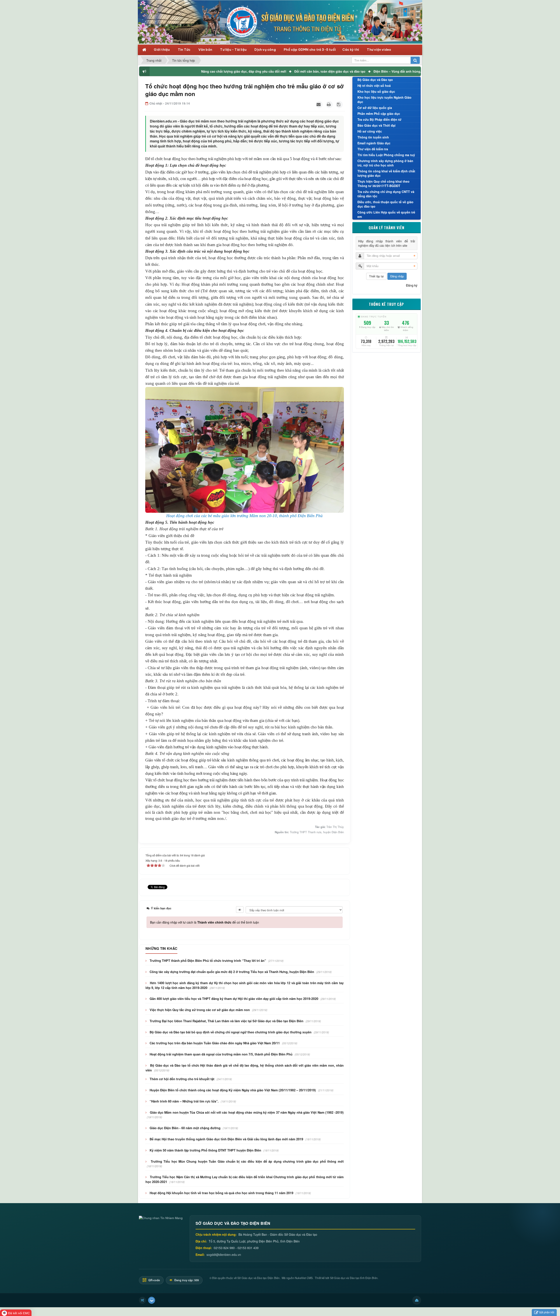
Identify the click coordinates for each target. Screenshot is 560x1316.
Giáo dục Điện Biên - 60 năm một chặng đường (185, 1128)
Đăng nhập (397, 276)
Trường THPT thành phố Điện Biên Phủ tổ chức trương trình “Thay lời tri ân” (208, 960)
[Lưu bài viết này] (339, 104)
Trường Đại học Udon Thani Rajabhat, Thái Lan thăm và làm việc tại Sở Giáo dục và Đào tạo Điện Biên (226, 1021)
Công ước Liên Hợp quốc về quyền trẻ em (386, 214)
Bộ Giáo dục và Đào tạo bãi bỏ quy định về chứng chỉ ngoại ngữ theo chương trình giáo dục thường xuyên (231, 1032)
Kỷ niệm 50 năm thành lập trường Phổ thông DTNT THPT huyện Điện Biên (205, 1150)
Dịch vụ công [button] (265, 49)
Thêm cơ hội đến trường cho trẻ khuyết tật (182, 1079)
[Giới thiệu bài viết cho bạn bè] (319, 104)
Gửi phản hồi (546, 1312)
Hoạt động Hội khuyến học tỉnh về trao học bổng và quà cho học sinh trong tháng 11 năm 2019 (221, 1193)
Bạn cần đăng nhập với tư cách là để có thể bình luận (204, 922)
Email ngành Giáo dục (373, 143)
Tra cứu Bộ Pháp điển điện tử (379, 119)
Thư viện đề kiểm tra (372, 149)
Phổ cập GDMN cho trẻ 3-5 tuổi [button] (310, 49)
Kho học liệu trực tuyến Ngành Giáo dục (384, 99)
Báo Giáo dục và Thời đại (376, 125)
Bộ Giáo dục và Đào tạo (375, 79)
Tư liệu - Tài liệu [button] (233, 49)
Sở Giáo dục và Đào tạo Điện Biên (258, 1278)
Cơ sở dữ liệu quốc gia (374, 107)
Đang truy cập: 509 (186, 1280)
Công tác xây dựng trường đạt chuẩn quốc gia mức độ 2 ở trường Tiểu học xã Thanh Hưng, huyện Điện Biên (232, 972)
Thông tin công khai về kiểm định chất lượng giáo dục (386, 173)
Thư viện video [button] (379, 49)
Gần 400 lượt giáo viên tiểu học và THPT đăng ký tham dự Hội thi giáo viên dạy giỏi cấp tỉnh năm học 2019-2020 (234, 998)
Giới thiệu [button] (162, 49)
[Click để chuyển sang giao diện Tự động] (142, 1300)
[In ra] (329, 104)
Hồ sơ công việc (369, 131)
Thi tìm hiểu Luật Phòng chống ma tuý (386, 155)
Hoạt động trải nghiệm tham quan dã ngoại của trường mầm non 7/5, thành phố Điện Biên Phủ (221, 1054)
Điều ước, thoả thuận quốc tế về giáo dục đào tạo (385, 204)
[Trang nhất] (144, 49)
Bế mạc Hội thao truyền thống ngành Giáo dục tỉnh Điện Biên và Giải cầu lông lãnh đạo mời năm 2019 (226, 1139)
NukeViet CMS (304, 1278)
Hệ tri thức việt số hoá (374, 85)
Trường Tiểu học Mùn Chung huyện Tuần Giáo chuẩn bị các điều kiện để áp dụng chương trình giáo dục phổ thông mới (247, 1161)
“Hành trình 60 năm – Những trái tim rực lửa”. (184, 1101)
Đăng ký (411, 285)
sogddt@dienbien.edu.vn (223, 1254)
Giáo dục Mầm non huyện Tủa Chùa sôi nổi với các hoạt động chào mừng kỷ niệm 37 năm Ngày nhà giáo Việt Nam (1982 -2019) (247, 1112)
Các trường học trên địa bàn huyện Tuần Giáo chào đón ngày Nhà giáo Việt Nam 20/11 (215, 1043)
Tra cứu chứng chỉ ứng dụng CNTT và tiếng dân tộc (385, 193)
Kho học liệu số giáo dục (376, 91)
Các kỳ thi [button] (351, 49)
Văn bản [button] (205, 49)
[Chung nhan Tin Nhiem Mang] (161, 1217)
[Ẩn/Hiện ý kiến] (239, 909)
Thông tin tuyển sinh (373, 137)
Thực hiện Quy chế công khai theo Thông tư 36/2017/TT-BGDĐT (383, 183)
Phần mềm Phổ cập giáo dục (378, 113)
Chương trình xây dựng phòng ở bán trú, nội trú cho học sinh (385, 163)
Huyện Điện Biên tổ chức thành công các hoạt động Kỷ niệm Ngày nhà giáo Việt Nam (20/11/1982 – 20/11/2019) (233, 1090)
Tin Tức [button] (184, 49)
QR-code (154, 1280)
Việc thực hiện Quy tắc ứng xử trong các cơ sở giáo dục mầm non (200, 1010)
